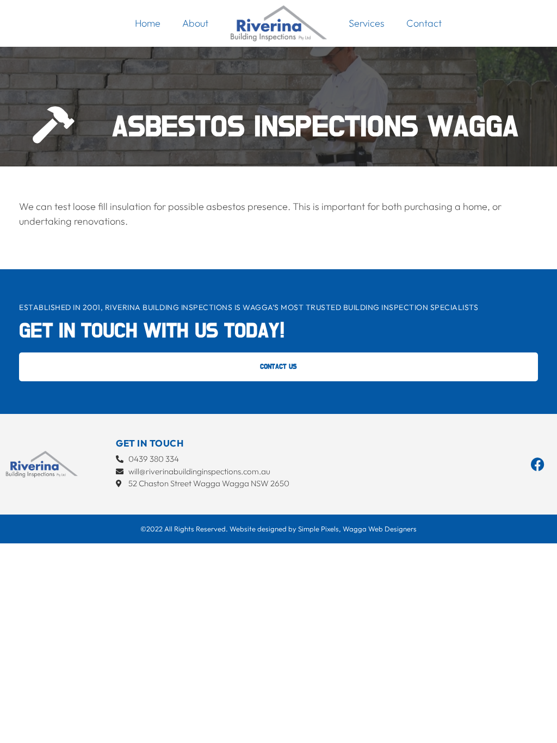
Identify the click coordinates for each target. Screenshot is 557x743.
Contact (424, 23)
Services (367, 23)
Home (147, 23)
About (195, 23)
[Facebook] (537, 464)
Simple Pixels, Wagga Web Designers (357, 528)
